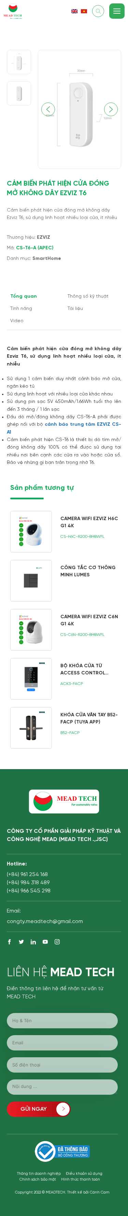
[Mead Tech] (12, 10)
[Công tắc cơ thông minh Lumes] (65, 581)
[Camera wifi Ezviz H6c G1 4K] (65, 531)
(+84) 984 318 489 (28, 883)
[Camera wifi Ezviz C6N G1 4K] (65, 630)
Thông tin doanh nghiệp (39, 1174)
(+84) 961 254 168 (27, 874)
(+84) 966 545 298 (29, 891)
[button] (111, 109)
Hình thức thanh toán (80, 1180)
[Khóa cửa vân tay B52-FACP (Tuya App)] (65, 728)
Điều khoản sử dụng (84, 1174)
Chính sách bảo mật (37, 1180)
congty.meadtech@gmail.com (45, 921)
